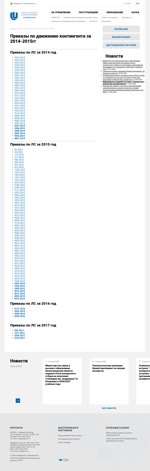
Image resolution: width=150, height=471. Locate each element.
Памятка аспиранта (109, 17)
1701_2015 (19, 179)
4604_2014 (19, 118)
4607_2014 (19, 138)
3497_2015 (19, 202)
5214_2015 (19, 270)
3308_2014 (19, 130)
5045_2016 (19, 313)
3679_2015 (19, 205)
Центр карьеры (64, 442)
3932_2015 (19, 210)
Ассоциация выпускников (68, 439)
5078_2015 (19, 265)
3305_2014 (19, 85)
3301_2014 (19, 75)
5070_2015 (19, 258)
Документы (126, 17)
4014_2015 (19, 293)
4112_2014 (19, 113)
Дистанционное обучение (121, 45)
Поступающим (88, 12)
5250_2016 (19, 316)
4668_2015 (19, 238)
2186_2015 (19, 184)
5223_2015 (19, 278)
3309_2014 (19, 90)
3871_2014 (19, 108)
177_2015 (19, 157)
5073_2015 (19, 298)
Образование (114, 12)
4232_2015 (19, 230)
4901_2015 (19, 250)
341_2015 (19, 164)
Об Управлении (60, 12)
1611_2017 (19, 333)
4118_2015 (19, 222)
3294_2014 (19, 60)
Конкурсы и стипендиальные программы (68, 21)
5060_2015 (19, 253)
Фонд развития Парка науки (70, 436)
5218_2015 (19, 275)
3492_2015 (19, 195)
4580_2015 (19, 232)
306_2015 (19, 159)
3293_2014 (19, 57)
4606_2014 (19, 135)
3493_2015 (19, 197)
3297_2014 (19, 125)
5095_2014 (19, 123)
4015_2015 (19, 215)
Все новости (109, 408)
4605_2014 (19, 133)
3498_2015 (19, 288)
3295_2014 (19, 62)
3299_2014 (19, 70)
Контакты (93, 21)
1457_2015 (19, 172)
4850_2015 (19, 240)
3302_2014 (19, 77)
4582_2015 (19, 235)
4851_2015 (19, 243)
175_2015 (19, 154)
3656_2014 (19, 103)
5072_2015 (19, 260)
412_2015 (19, 167)
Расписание (121, 29)
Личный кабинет (121, 37)
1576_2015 (19, 177)
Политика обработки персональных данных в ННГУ (25, 459)
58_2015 (18, 152)
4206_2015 (19, 227)
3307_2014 (19, 87)
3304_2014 (19, 82)
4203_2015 (19, 225)
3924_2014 (19, 110)
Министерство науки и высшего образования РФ (119, 434)
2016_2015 (19, 182)
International (106, 21)
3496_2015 (19, 286)
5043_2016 (19, 311)
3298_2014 (19, 67)
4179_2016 (19, 308)
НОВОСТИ (55, 17)
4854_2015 (19, 245)
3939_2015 (19, 212)
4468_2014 (19, 115)
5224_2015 (19, 281)
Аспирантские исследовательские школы (80, 17)
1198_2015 (19, 169)
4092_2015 (19, 296)
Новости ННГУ (16, 366)
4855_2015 (19, 248)
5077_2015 (19, 263)
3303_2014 (19, 80)
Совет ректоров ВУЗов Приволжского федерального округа (121, 440)
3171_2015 (19, 190)
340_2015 (19, 162)
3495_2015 (19, 283)
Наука (135, 12)
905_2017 (19, 330)
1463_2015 (19, 174)
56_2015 (18, 149)
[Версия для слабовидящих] (137, 3)
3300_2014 (19, 72)
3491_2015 (19, 192)
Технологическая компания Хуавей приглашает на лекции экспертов (108, 368)
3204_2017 (19, 335)
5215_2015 (19, 273)
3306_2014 (19, 128)
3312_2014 (19, 98)
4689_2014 (19, 120)
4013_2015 (19, 291)
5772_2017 (19, 338)
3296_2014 (19, 65)
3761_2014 (19, 105)
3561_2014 (19, 100)
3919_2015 (19, 207)
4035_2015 (19, 217)
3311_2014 (19, 95)
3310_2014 (19, 92)
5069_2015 (19, 255)
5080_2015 (19, 268)
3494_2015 (19, 200)
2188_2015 (19, 187)
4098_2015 (19, 220)
